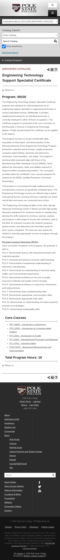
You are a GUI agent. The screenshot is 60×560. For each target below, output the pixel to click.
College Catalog (47, 527)
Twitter (39, 486)
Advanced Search (10, 53)
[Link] (52, 5)
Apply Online (10, 482)
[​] (52, 13)
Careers (8, 510)
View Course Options (14, 486)
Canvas (12, 443)
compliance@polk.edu (18, 546)
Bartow (24, 405)
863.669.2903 (50, 543)
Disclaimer (33, 527)
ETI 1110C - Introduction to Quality (25, 336)
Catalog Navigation (13, 60)
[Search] (55, 41)
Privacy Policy (21, 527)
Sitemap (8, 527)
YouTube (39, 490)
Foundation (9, 498)
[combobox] (30, 21)
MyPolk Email (15, 447)
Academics (9, 423)
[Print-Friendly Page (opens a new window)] (52, 69)
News (6, 435)
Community (9, 431)
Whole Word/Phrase (14, 46)
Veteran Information (13, 490)
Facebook (39, 482)
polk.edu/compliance (30, 548)
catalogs (20, 553)
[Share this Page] (48, 69)
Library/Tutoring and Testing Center (25, 451)
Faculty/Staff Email (18, 464)
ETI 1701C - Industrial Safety (22, 343)
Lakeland (36, 401)
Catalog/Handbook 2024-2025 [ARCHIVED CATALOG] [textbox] (28, 22)
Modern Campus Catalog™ (35, 556)
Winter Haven (25, 401)
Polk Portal (14, 439)
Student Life (9, 427)
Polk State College (24, 8)
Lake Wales (34, 405)
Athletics (8, 502)
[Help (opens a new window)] (56, 69)
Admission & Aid (11, 419)
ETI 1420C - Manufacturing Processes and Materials (33, 339)
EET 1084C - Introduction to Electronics (27, 324)
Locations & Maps (12, 494)
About (7, 415)
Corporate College (12, 506)
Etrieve (12, 455)
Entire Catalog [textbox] (9, 35)
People (12, 459)
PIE (11, 468)
